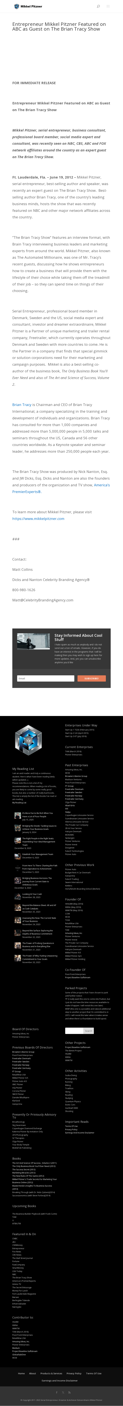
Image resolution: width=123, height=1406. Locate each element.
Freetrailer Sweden (73, 792)
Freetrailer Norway (73, 795)
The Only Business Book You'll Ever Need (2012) (33, 1166)
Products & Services (51, 1373)
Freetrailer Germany (74, 799)
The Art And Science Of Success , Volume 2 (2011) (34, 1163)
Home (21, 1373)
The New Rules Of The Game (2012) (28, 1176)
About (32, 1373)
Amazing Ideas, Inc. (73, 933)
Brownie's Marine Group (76, 776)
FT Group (69, 786)
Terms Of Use (71, 1126)
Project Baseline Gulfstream (77, 977)
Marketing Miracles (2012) (23, 1172)
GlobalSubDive (19, 1354)
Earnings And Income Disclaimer (79, 1132)
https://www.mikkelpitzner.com (38, 518)
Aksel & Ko (70, 805)
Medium (16, 1348)
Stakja (67, 812)
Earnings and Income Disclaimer (60, 1380)
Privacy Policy (71, 1129)
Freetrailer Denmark (74, 789)
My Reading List (19, 802)
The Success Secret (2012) (23, 1169)
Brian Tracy (21, 404)
